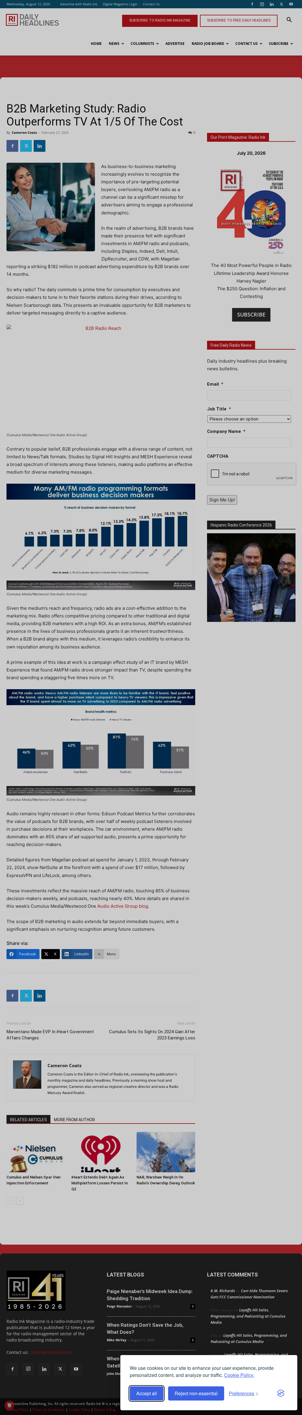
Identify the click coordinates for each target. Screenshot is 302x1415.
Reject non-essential (196, 1393)
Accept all (146, 1393)
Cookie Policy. (239, 1375)
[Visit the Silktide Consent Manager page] (281, 1393)
